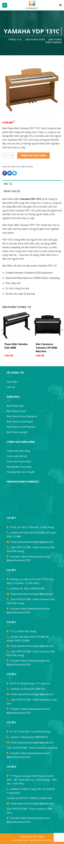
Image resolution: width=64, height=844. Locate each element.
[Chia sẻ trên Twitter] (9, 173)
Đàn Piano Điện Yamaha (54, 41)
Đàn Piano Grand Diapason (22, 416)
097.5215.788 (27, 798)
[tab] (32, 183)
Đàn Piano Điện (15, 405)
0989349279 (41, 737)
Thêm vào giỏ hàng (33, 155)
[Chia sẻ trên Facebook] (4, 173)
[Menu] (4, 5)
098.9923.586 (37, 588)
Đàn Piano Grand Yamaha (21, 426)
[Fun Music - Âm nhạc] (32, 5)
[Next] (61, 336)
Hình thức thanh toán (19, 461)
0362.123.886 (14, 536)
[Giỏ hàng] (60, 5)
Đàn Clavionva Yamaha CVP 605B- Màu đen (47, 347)
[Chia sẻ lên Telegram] (14, 173)
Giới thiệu (12, 381)
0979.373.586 (37, 532)
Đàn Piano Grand (16, 411)
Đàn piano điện (35, 39)
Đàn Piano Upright (17, 432)
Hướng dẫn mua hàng (19, 466)
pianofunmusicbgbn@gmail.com (35, 542)
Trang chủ (15, 39)
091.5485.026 (38, 688)
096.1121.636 (44, 789)
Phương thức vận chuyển (21, 472)
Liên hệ (11, 387)
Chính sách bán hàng (18, 450)
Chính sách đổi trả (17, 456)
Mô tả (8, 184)
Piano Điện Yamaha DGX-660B (16, 345)
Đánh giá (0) (12, 191)
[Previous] (2, 336)
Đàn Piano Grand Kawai (20, 421)
